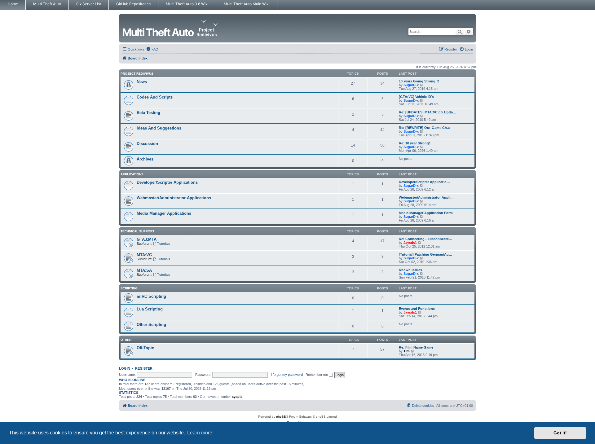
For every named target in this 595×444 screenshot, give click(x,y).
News (142, 81)
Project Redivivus (137, 73)
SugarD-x (411, 85)
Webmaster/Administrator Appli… (426, 197)
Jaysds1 (410, 242)
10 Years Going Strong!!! (419, 81)
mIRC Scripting (151, 296)
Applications (132, 174)
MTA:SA (144, 270)
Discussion (147, 143)
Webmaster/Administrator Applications (174, 198)
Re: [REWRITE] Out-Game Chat (424, 128)
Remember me (317, 374)
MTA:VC (144, 255)
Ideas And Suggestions (159, 128)
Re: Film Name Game (416, 347)
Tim (406, 351)
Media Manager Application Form (426, 213)
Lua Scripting (150, 309)
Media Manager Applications (164, 213)
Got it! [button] (560, 432)
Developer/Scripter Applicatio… (424, 182)
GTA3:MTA (146, 239)
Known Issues (410, 270)
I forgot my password (287, 374)
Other (126, 339)
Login (124, 368)
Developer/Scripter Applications (167, 182)
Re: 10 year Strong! (414, 143)
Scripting (129, 288)
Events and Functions (417, 308)
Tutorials (163, 243)
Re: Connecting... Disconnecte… (425, 239)
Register (143, 368)
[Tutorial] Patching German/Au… (425, 254)
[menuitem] (152, 49)
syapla (237, 396)
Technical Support (137, 231)
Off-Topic (145, 347)
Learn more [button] (199, 432)
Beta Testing (148, 112)
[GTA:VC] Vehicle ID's (416, 97)
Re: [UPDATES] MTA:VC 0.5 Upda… (427, 112)
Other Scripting (151, 324)
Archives (145, 159)
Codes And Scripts (155, 97)
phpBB (281, 416)
